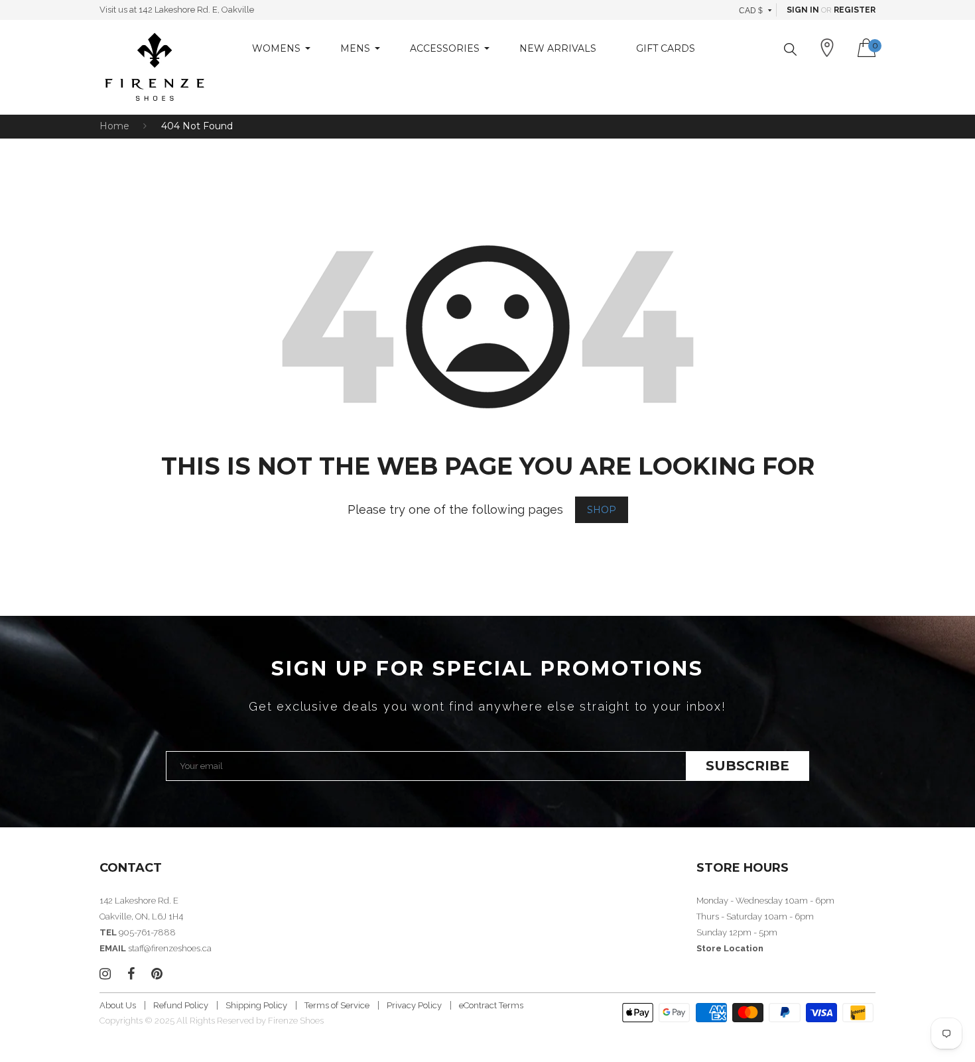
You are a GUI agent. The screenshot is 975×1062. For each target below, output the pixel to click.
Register (855, 10)
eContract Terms (491, 1005)
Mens (355, 48)
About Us (117, 1005)
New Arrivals (557, 48)
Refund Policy (180, 1005)
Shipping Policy (256, 1005)
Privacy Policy (414, 1005)
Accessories (445, 48)
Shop (601, 510)
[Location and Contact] (827, 47)
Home (114, 126)
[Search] (790, 49)
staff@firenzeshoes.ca (170, 948)
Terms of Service (336, 1005)
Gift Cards (665, 48)
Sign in (803, 10)
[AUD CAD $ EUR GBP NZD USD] (756, 10)
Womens (276, 48)
